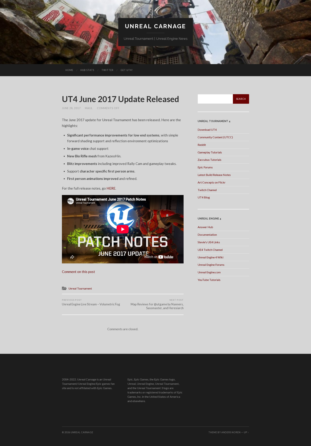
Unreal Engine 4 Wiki (210, 257)
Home (69, 70)
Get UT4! (127, 70)
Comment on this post (78, 272)
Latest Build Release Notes (214, 174)
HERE (111, 188)
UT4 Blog (204, 197)
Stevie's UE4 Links (209, 242)
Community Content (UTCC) (215, 137)
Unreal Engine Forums (211, 264)
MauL (89, 108)
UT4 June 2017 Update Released (120, 99)
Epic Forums (205, 167)
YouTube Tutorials (209, 279)
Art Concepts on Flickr (212, 182)
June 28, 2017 (71, 108)
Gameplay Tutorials (210, 152)
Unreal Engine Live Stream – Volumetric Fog (91, 302)
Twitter (107, 70)
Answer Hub (205, 227)
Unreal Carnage (155, 26)
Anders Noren (231, 432)
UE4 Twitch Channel (210, 249)
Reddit (202, 144)
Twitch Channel (207, 190)
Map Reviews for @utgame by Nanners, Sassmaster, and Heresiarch (157, 304)
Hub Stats (87, 70)
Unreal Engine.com (209, 272)
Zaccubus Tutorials (209, 159)
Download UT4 (207, 129)
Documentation (207, 234)
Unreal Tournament (80, 288)
